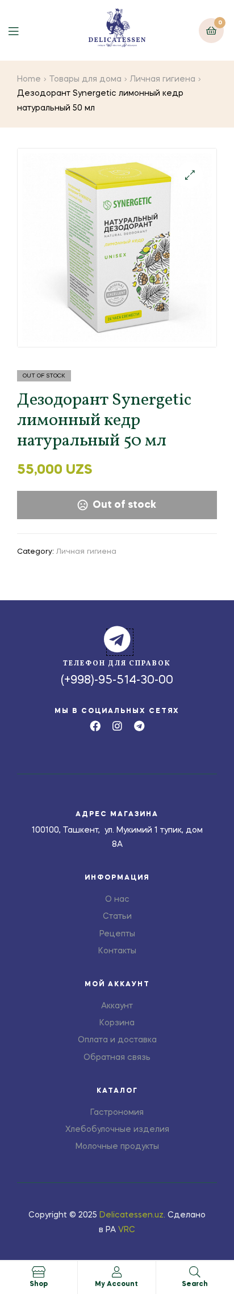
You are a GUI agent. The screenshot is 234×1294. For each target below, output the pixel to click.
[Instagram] (117, 725)
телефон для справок (117, 663)
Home (29, 79)
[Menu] (22, 30)
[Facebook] (95, 725)
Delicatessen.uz (131, 1215)
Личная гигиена (162, 79)
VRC (126, 1230)
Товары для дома (85, 79)
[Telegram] (139, 725)
